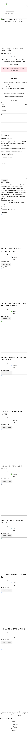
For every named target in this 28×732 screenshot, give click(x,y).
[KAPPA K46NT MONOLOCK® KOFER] (14, 499)
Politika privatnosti (6, 682)
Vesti (2, 673)
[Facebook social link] (6, 207)
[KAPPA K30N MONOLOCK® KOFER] (14, 391)
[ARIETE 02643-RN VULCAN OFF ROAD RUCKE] (14, 336)
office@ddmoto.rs (6, 665)
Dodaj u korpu (17, 75)
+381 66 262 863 (5, 656)
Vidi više (2, 718)
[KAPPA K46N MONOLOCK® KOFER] (14, 445)
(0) (7, 255)
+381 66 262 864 (5, 663)
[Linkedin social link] (11, 207)
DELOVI (3, 708)
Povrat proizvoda (5, 690)
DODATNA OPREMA (12, 48)
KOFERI (22, 48)
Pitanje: (3, 163)
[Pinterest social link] (9, 207)
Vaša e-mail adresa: (6, 157)
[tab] (10, 93)
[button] (6, 373)
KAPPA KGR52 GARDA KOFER (13, 629)
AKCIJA (3, 697)
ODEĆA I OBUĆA (6, 702)
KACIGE (3, 699)
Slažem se (9, 718)
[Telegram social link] (13, 207)
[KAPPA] (14, 421)
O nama (3, 676)
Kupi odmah (14, 78)
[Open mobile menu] (2, 7)
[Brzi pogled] (7, 246)
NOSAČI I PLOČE (6, 50)
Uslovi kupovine (5, 685)
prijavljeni (9, 148)
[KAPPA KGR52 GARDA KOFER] (14, 608)
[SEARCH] (22, 13)
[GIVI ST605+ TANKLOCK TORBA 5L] (14, 553)
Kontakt (3, 679)
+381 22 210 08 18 (6, 658)
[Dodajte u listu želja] (11, 246)
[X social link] (8, 207)
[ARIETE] (14, 258)
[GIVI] (14, 584)
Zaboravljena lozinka (6, 688)
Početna (3, 48)
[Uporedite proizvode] (3, 246)
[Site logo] (10, 7)
